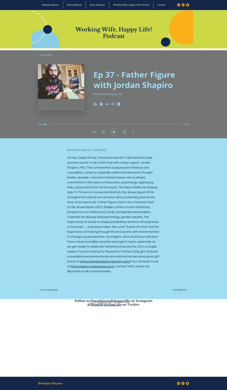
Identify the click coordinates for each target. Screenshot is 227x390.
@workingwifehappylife (110, 301)
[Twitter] (187, 4)
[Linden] (178, 4)
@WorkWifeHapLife (104, 304)
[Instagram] (183, 4)
